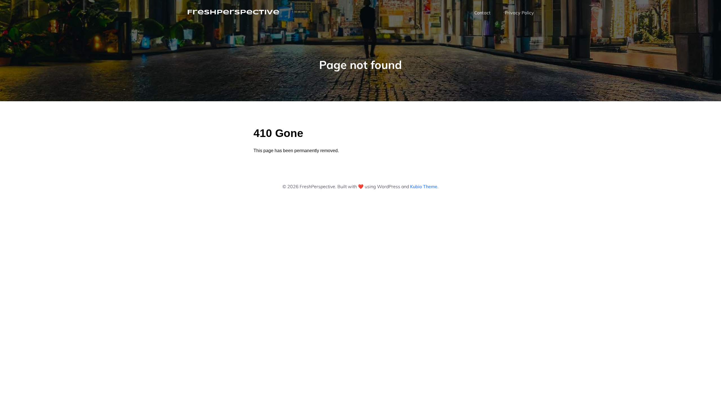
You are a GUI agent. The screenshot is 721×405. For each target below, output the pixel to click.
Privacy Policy (519, 12)
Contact (482, 12)
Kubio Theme (423, 186)
